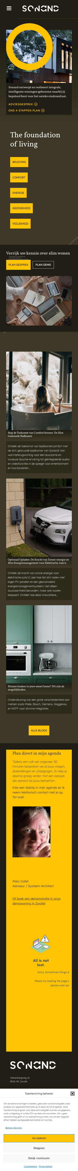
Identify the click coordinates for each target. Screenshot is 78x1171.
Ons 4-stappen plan (24, 110)
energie (18, 192)
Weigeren (39, 1148)
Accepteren (39, 1138)
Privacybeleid (45, 1166)
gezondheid (21, 208)
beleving (19, 162)
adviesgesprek (21, 104)
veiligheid (20, 223)
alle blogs (39, 730)
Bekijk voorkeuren (39, 1158)
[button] (72, 1093)
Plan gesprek (18, 264)
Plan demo (43, 264)
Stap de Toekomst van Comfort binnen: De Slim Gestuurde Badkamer (35, 434)
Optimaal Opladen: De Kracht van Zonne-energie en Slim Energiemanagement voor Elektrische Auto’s (38, 561)
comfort (19, 177)
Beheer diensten (13, 1127)
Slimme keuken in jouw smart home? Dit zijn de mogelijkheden (36, 688)
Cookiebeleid (30, 1166)
